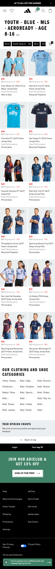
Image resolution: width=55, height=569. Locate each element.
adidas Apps (33, 514)
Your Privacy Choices (8, 545)
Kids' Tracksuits (42, 410)
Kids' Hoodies (27, 387)
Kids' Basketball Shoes (25, 398)
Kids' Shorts (43, 387)
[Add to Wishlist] (22, 54)
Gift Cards (32, 507)
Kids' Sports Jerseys (26, 392)
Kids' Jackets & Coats (9, 410)
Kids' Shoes (8, 404)
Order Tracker (9, 507)
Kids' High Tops (25, 381)
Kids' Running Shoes (44, 381)
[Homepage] (27, 11)
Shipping (7, 514)
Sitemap (6, 529)
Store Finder (33, 499)
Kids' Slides (43, 392)
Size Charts (33, 522)
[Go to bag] (50, 10)
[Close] (6, 562)
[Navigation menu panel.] (4, 10)
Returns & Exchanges (12, 499)
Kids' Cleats (26, 404)
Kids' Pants (26, 410)
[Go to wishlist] (11, 10)
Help (5, 491)
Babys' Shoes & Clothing (9, 392)
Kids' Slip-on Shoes (44, 398)
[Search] (43, 10)
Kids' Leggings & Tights (43, 404)
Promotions (8, 522)
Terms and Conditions (12, 555)
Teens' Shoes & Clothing (9, 381)
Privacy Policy (34, 544)
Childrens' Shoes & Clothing (7, 387)
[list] (23, 44)
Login (14, 447)
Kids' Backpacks (8, 398)
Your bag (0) (37, 447)
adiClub (31, 491)
